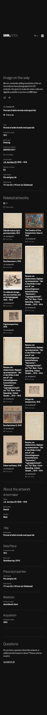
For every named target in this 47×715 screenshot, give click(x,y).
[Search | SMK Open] (10, 36)
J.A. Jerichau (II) (10, 162)
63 (4, 170)
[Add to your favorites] (10, 97)
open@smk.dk (9, 662)
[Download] (5, 97)
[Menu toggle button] (42, 35)
